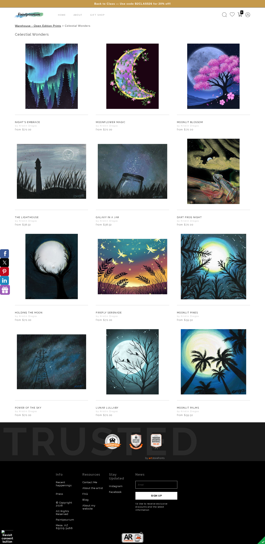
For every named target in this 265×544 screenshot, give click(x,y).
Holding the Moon (28, 312)
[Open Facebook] (4, 253)
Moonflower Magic (110, 122)
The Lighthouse (27, 217)
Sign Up (156, 495)
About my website (88, 507)
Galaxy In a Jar (107, 217)
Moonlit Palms (188, 407)
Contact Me (89, 482)
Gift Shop (97, 15)
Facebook (115, 492)
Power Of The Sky (28, 407)
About (78, 15)
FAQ (85, 493)
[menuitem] (224, 14)
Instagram (116, 486)
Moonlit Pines (187, 312)
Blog (85, 499)
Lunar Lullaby (107, 407)
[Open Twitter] (4, 262)
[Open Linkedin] (4, 280)
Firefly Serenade (109, 312)
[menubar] (235, 14)
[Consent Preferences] (7, 536)
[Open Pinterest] (4, 271)
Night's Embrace (27, 122)
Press (59, 493)
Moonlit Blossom (190, 122)
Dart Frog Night (189, 217)
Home (62, 15)
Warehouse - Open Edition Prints (38, 25)
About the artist (92, 488)
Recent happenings (64, 484)
